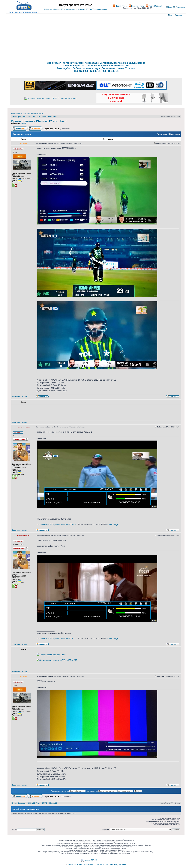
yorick (23, 123)
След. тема (174, 134)
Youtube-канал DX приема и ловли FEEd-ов (56, 524)
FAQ (171, 15)
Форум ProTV (121, 6)
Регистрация (180, 7)
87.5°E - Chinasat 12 (49, 116)
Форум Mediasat (155, 6)
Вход (170, 7)
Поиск (179, 15)
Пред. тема (162, 134)
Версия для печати (22, 134)
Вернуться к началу (19, 396)
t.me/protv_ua (113, 524)
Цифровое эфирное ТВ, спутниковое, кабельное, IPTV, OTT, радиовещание (75, 9)
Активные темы (37, 113)
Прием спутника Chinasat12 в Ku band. (39, 121)
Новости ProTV (137, 6)
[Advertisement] (96, 39)
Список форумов (18, 116)
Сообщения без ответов (20, 113)
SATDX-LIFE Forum (33, 116)
